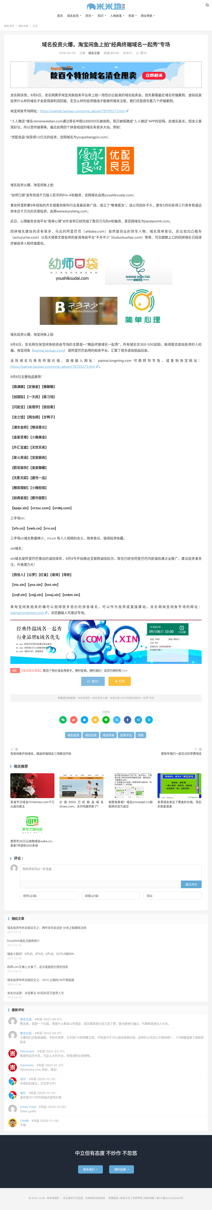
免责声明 (137, 1198)
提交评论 (191, 884)
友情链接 (113, 1198)
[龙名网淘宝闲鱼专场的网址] (106, 642)
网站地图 (149, 1198)
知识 (101, 15)
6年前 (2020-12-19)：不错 (40, 1123)
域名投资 (73, 15)
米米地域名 (106, 6)
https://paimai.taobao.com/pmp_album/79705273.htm (82, 111)
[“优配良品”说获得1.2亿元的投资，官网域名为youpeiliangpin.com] (106, 161)
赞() (141, 53)
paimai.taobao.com (49, 350)
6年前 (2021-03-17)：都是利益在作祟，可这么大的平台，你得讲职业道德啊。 (56, 1053)
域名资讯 (9, 26)
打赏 (120, 681)
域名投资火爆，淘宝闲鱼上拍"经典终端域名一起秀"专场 (106, 44)
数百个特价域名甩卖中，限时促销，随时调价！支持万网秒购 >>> (85, 670)
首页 (60, 15)
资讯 (88, 15)
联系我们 (90, 1169)
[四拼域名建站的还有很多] (106, 289)
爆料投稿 (121, 1169)
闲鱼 (141, 735)
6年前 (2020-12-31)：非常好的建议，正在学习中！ (39, 1081)
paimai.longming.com (27, 613)
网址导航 (146, 15)
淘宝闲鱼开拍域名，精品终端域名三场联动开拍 (40, 753)
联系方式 (125, 1198)
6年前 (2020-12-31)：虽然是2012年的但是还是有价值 (40, 1095)
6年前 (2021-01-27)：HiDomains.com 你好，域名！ (43, 1067)
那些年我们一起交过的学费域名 (181, 753)
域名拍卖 (91, 735)
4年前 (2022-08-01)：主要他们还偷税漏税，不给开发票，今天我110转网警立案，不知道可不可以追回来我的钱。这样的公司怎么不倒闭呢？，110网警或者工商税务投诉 (112, 1037)
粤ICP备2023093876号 (169, 1198)
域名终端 (108, 735)
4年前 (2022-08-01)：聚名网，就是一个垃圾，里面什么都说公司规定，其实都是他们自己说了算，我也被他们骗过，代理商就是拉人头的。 (95, 1021)
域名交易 (23, 26)
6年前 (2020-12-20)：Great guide (44, 1109)
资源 (131, 15)
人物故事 (116, 15)
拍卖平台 (126, 735)
